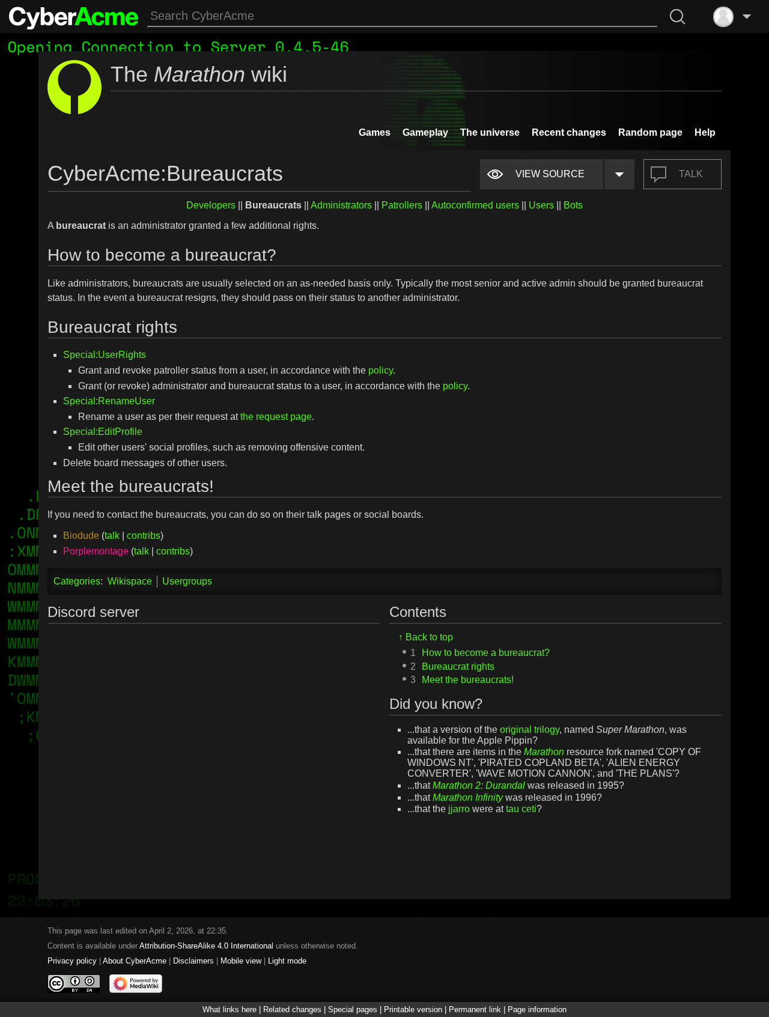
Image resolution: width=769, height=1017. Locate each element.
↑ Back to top (425, 637)
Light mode (287, 960)
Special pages (352, 1009)
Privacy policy (72, 960)
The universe (490, 132)
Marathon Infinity (468, 797)
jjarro (459, 809)
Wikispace (130, 581)
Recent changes (569, 132)
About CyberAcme (134, 960)
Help (705, 132)
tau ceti (521, 809)
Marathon (544, 752)
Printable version (413, 1009)
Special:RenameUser (109, 401)
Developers (211, 205)
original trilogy (529, 729)
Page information (537, 1009)
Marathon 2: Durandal (479, 785)
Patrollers (401, 205)
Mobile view (240, 960)
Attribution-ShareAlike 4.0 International (206, 945)
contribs (143, 535)
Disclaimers (193, 960)
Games (375, 132)
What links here (229, 1009)
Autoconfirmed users (475, 205)
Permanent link (475, 1009)
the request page (276, 416)
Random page (650, 132)
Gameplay (425, 132)
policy (380, 370)
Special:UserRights (104, 355)
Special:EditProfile (102, 432)
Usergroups (187, 581)
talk (112, 535)
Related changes (292, 1009)
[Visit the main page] (73, 17)
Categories (76, 581)
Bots (573, 205)
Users (541, 205)
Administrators (341, 205)
